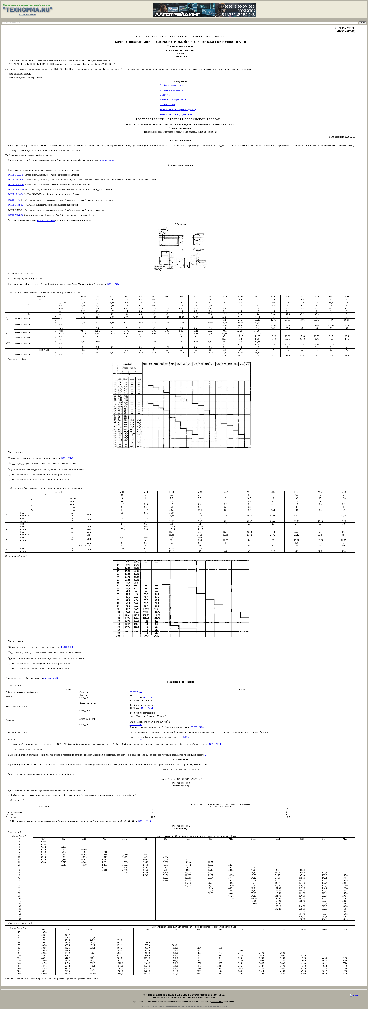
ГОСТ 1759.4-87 (16, 189)
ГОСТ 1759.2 (182, 737)
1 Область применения (171, 85)
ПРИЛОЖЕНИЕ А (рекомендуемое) (178, 109)
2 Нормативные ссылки (171, 90)
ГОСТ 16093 (14, 200)
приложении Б (50, 678)
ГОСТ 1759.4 (146, 708)
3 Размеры (165, 95)
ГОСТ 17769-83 (15, 205)
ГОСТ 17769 (136, 739)
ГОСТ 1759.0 (136, 692)
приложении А (106, 160)
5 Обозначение (167, 104)
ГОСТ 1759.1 (136, 724)
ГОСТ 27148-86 (15, 215)
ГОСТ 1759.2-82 (16, 184)
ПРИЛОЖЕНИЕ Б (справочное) (176, 114)
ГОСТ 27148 (67, 458)
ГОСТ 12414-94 (15, 194)
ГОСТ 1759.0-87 (16, 175)
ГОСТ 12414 (113, 284)
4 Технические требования (173, 99)
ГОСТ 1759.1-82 (16, 179)
